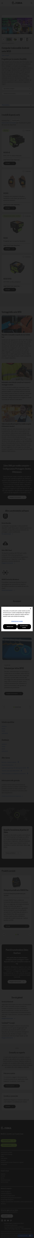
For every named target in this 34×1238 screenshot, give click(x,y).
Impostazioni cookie (17, 621)
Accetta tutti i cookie (24, 626)
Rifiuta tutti (10, 626)
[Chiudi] (30, 608)
